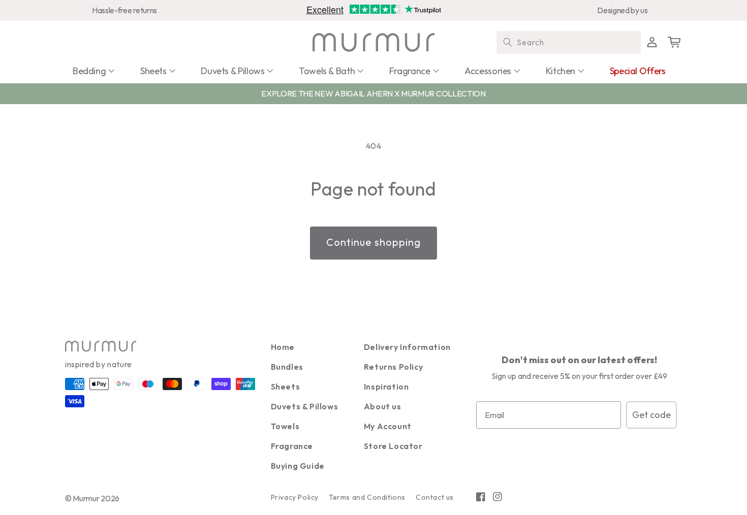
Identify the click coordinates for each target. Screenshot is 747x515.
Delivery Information (407, 347)
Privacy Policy (295, 497)
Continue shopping (373, 242)
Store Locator (393, 446)
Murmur (86, 498)
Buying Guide (298, 466)
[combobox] (568, 42)
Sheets (285, 386)
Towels (285, 426)
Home (283, 347)
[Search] (507, 42)
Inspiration (386, 386)
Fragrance (292, 446)
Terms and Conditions (367, 497)
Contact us (435, 497)
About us (382, 406)
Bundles (287, 367)
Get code (651, 415)
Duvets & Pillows (304, 406)
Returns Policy (393, 367)
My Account (388, 426)
